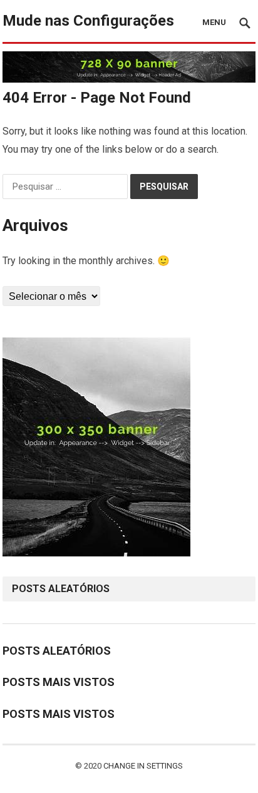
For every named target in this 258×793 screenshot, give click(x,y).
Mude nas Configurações (88, 20)
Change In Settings (143, 765)
